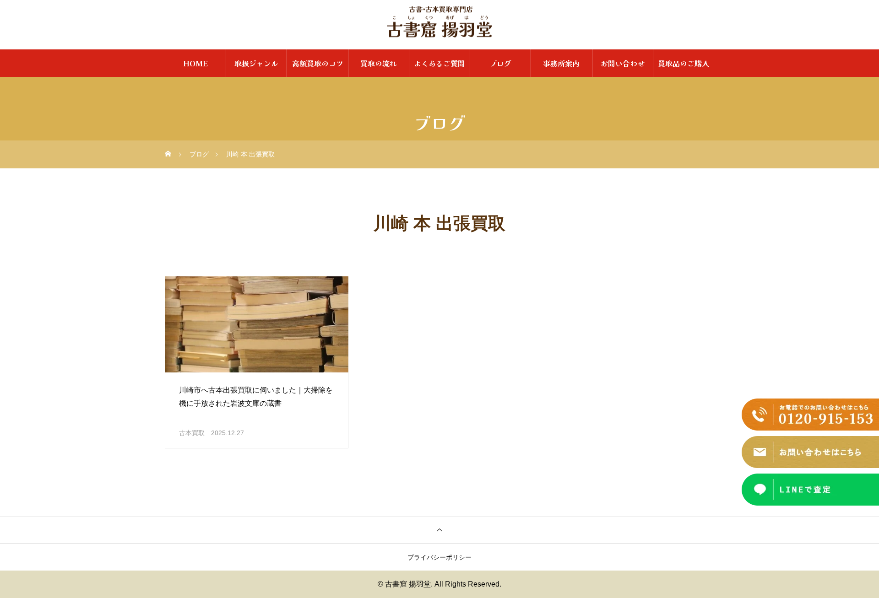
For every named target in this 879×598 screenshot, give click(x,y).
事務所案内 (561, 63)
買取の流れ (378, 63)
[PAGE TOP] (439, 530)
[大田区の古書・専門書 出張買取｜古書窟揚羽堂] (439, 22)
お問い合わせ (623, 63)
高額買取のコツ (317, 63)
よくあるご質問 (439, 63)
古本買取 (192, 432)
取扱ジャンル (256, 63)
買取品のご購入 (683, 63)
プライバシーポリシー (439, 557)
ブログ (500, 63)
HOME (195, 63)
